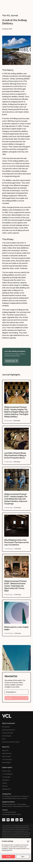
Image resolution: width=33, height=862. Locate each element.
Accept (8, 856)
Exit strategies (6, 736)
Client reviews (6, 756)
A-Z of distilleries (7, 774)
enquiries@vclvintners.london (11, 814)
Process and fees (7, 733)
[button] (16, 357)
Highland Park (6, 789)
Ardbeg (4, 783)
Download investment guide (10, 742)
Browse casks (6, 771)
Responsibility (6, 762)
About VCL (5, 750)
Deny (22, 856)
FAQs (3, 739)
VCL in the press (7, 759)
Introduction (6, 727)
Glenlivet (5, 786)
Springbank (5, 780)
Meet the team (6, 753)
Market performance (8, 730)
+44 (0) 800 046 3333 (9, 812)
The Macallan (6, 777)
